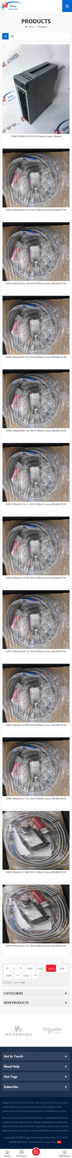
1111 (26, 975)
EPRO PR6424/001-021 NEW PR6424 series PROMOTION (36, 357)
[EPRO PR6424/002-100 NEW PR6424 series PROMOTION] (35, 251)
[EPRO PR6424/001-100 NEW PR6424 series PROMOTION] (35, 398)
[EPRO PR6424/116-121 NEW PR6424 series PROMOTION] (35, 913)
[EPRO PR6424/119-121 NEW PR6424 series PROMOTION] (35, 472)
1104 (61, 968)
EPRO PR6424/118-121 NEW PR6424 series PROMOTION (36, 651)
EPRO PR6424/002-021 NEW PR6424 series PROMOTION (36, 210)
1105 (9, 975)
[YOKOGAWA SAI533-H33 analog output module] (35, 89)
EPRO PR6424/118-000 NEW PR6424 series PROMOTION (36, 725)
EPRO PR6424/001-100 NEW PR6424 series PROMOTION (36, 430)
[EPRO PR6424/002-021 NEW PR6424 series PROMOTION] (35, 178)
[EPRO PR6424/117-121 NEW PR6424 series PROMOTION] (35, 766)
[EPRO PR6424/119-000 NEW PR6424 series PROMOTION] (35, 546)
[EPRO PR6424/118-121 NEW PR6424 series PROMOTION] (35, 619)
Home (31, 26)
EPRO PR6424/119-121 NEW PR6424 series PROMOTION (36, 504)
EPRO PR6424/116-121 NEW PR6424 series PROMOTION (36, 946)
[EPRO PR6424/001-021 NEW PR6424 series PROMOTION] (35, 325)
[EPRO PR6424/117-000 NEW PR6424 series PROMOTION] (35, 840)
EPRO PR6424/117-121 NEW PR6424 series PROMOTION (36, 798)
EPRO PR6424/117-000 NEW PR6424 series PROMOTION (36, 872)
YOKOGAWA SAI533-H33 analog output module (36, 136)
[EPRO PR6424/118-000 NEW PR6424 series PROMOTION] (35, 693)
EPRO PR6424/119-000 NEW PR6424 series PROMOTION (36, 578)
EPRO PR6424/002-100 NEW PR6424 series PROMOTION (36, 283)
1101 (30, 968)
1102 (40, 968)
